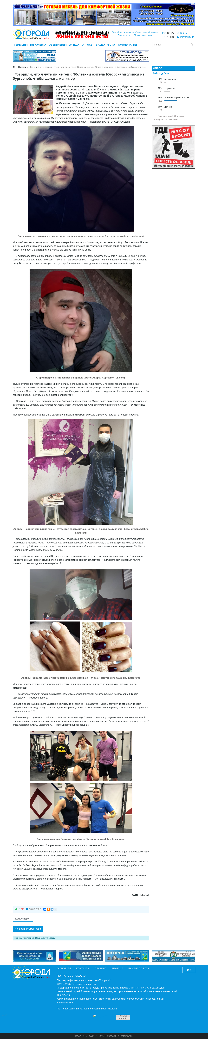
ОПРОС (157, 68)
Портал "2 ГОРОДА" (84, 1035)
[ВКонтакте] (44, 909)
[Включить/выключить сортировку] (155, 116)
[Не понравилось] (22, 909)
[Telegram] (52, 909)
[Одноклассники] (48, 909)
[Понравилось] (16, 909)
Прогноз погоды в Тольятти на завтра (135, 35)
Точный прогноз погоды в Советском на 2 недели (135, 32)
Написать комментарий (28, 928)
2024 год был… (162, 73)
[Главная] (14, 67)
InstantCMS (126, 1035)
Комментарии (22, 918)
